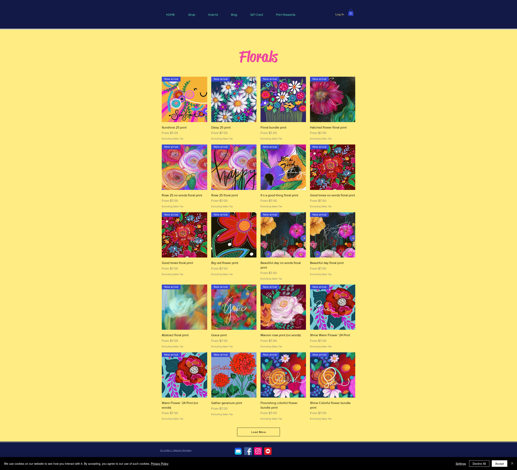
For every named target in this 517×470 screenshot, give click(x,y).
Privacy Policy (159, 464)
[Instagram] (258, 451)
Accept (499, 464)
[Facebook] (248, 451)
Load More (258, 432)
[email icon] (238, 451)
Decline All (479, 464)
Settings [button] (461, 464)
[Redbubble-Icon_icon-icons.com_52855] (268, 451)
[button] (351, 12)
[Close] (512, 463)
